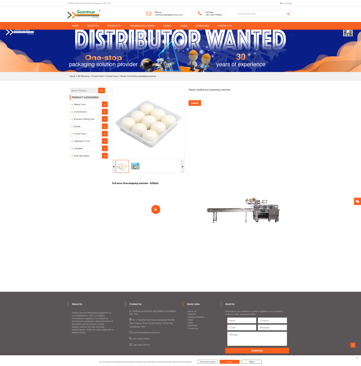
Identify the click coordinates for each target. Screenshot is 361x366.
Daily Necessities (81, 155)
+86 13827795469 (213, 14)
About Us (93, 25)
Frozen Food (98, 76)
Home (75, 25)
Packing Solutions (142, 25)
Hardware (78, 148)
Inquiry (195, 103)
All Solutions (84, 76)
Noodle (77, 126)
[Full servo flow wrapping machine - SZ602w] (243, 209)
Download (202, 25)
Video (183, 25)
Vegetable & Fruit (82, 141)
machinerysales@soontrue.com (169, 14)
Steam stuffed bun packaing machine (138, 76)
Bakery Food (80, 104)
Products (113, 25)
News (167, 25)
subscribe (257, 350)
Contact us (224, 25)
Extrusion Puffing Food (84, 119)
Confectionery (80, 111)
